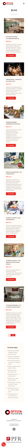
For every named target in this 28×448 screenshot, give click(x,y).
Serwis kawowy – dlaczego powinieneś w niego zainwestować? (14, 384)
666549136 (14, 419)
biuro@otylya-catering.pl (14, 420)
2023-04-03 (8, 310)
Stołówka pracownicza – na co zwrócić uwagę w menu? (14, 389)
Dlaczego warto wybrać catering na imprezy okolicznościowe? (13, 352)
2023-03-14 (8, 222)
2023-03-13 (8, 41)
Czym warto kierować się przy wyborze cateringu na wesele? (14, 362)
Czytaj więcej (11, 55)
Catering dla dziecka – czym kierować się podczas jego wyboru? (13, 262)
